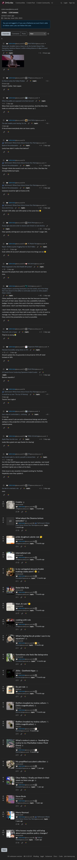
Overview (6, 34)
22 (18, 562)
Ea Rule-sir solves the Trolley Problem (13, 81)
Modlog (36, 856)
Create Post (31, 3)
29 (18, 512)
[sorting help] (48, 34)
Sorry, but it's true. (7, 208)
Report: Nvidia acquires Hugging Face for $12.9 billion (18, 247)
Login (65, 3)
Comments (15, 34)
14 (18, 843)
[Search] (61, 3)
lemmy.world (19, 504)
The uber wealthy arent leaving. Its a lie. (14, 123)
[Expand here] (10, 505)
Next (4, 850)
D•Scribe (9, 3)
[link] (6, 53)
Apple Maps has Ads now (10, 439)
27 (18, 613)
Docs (55, 856)
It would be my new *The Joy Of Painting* (15, 394)
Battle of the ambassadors (10, 145)
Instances (48, 856)
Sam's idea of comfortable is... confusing (14, 414)
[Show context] (3, 53)
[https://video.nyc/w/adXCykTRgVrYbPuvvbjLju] (10, 706)
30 (18, 824)
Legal (42, 856)
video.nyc (18, 673)
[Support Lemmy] (52, 3)
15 (18, 530)
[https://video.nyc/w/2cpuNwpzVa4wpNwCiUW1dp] (10, 674)
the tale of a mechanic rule (10, 488)
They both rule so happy (9, 332)
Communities (20, 3)
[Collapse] (3, 43)
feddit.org (18, 689)
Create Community (43, 3)
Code (61, 856)
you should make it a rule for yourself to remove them (18, 457)
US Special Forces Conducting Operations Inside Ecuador (19, 372)
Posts (24, 34)
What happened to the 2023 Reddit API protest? (17, 267)
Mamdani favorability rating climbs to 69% (15, 350)
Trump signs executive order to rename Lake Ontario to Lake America (23, 226)
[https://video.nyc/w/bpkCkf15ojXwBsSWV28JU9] (10, 743)
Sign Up (72, 3)
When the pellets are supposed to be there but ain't (18, 101)
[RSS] (2, 38)
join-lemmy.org (69, 856)
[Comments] (10, 521)
